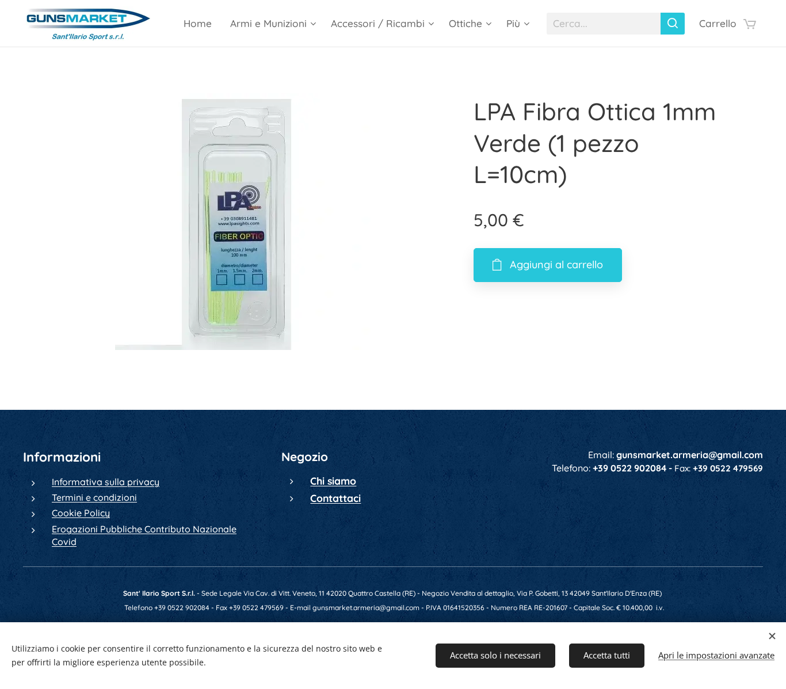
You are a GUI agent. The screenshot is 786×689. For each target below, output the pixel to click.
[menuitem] (201, 23)
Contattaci (335, 498)
